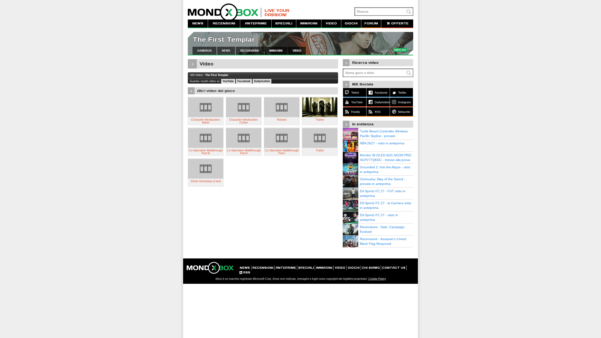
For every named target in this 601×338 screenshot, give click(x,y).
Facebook (243, 81)
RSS (244, 272)
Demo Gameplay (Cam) (206, 181)
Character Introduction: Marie (205, 121)
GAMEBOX (204, 50)
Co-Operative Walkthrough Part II (244, 152)
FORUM (371, 23)
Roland (281, 119)
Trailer (320, 119)
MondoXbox (225, 12)
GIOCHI (351, 23)
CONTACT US (393, 267)
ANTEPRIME (256, 23)
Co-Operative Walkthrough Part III (206, 152)
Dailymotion (262, 81)
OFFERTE (399, 23)
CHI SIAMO (371, 267)
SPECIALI (283, 23)
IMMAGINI (308, 23)
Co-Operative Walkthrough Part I (282, 152)
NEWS (197, 23)
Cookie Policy (377, 278)
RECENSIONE (249, 50)
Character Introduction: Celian (243, 121)
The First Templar (224, 39)
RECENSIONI (224, 23)
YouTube (228, 81)
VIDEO (331, 23)
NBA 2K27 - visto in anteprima (382, 143)
